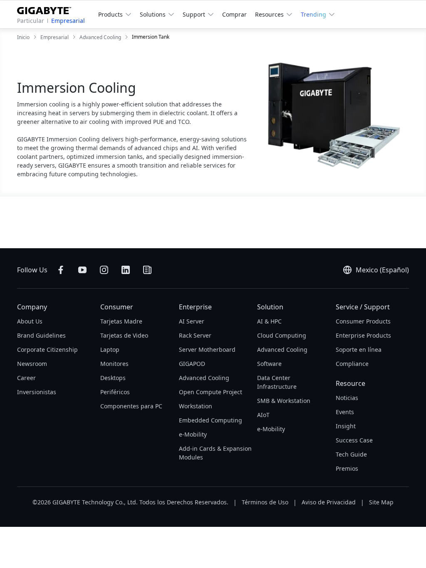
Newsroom (32, 364)
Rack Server (195, 335)
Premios (347, 468)
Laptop (109, 349)
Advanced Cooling (204, 378)
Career (26, 378)
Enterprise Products (363, 335)
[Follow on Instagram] (104, 270)
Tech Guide (351, 454)
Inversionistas (36, 392)
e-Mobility (193, 434)
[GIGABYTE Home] (47, 9)
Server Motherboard (207, 349)
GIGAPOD (192, 364)
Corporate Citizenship (47, 349)
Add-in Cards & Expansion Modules (215, 453)
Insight (346, 426)
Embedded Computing (210, 420)
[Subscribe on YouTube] (82, 270)
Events (345, 412)
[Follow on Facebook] (60, 270)
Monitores (114, 364)
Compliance (352, 364)
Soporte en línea (358, 349)
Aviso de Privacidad (329, 502)
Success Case (354, 440)
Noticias (347, 398)
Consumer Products (363, 321)
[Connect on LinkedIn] (125, 270)
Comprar (234, 14)
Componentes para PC (131, 406)
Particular (30, 21)
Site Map (381, 502)
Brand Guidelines (41, 335)
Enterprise (195, 306)
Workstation (195, 406)
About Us (29, 321)
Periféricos (115, 392)
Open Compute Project (210, 392)
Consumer (116, 306)
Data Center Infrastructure (277, 382)
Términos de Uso (265, 502)
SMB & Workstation (283, 401)
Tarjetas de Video (124, 335)
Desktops (113, 378)
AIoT (263, 415)
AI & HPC (269, 321)
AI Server (191, 321)
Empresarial (68, 21)
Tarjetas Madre (121, 321)
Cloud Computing (281, 335)
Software (269, 364)
